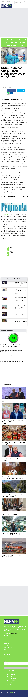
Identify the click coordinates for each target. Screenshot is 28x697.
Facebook (12, 674)
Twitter (11, 676)
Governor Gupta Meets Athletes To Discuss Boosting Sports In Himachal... (12, 477)
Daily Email (12, 680)
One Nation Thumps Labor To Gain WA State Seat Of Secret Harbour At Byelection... (13, 422)
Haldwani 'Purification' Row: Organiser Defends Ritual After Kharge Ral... (21, 321)
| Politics (5, 42)
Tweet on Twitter (21, 90)
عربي (16, 2)
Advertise (6, 645)
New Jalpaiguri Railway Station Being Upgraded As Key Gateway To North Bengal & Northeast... (12, 535)
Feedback (6, 651)
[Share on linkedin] (11, 93)
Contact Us (6, 643)
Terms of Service (8, 639)
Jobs (5, 649)
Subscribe (15, 668)
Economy (14, 42)
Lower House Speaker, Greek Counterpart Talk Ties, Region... (11, 513)
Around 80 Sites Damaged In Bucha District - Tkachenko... (12, 495)
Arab (20, 40)
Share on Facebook (11, 90)
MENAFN (5, 99)
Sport (20, 45)
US (5, 40)
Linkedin (12, 682)
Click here (14, 633)
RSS (11, 685)
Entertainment (9, 45)
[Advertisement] (14, 22)
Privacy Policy (7, 641)
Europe (13, 40)
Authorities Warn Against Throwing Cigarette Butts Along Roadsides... (21, 284)
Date (3, 86)
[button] (20, 2)
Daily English (8, 658)
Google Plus (13, 678)
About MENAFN (8, 647)
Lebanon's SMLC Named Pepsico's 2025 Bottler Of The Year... (20, 314)
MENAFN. (11, 692)
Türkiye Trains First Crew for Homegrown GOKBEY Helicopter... (21, 307)
